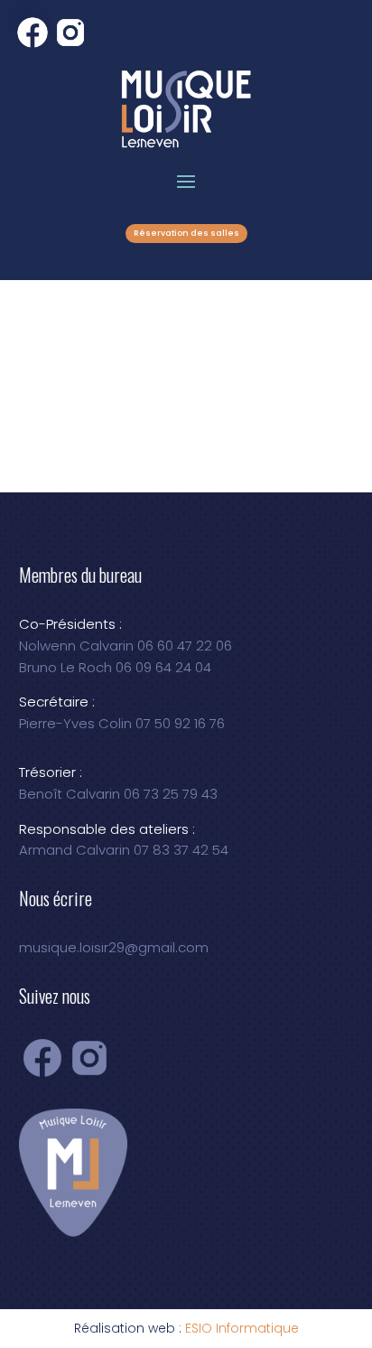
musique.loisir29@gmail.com (114, 947)
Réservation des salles (186, 233)
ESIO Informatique (242, 1328)
